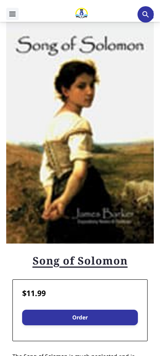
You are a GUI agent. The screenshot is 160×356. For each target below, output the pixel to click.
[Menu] (12, 14)
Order (80, 317)
